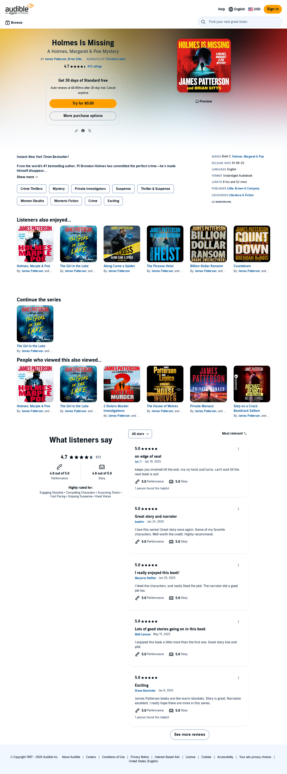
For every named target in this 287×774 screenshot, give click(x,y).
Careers (91, 757)
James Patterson (32, 271)
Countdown (242, 266)
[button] (76, 131)
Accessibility (225, 757)
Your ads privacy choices (255, 757)
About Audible (71, 757)
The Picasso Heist (160, 266)
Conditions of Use (113, 757)
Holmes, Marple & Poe (33, 266)
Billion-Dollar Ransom (206, 266)
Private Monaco (202, 406)
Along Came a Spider (119, 266)
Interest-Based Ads (167, 757)
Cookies (206, 757)
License (190, 757)
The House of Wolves (162, 406)
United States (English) (143, 761)
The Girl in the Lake (74, 266)
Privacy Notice (140, 757)
